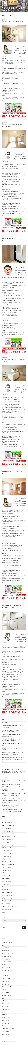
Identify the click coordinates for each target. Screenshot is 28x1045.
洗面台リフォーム (6, 892)
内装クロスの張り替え (7, 864)
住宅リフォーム (5, 859)
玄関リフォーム (5, 900)
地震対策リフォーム (6, 872)
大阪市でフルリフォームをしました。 (13, 21)
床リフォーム (5, 884)
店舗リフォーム (5, 886)
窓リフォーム (5, 903)
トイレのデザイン (6, 722)
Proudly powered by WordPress (9, 1041)
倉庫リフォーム (5, 861)
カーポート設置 (5, 828)
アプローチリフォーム (7, 819)
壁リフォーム (5, 875)
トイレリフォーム (6, 845)
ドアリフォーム (5, 847)
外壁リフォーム (5, 878)
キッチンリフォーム (6, 833)
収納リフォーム (5, 867)
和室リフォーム (5, 870)
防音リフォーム (5, 909)
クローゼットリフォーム (7, 836)
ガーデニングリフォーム (7, 831)
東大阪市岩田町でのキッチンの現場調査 (11, 798)
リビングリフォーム (6, 856)
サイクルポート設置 (6, 839)
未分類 (3, 889)
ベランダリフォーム (6, 853)
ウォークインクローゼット (8, 822)
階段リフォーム (5, 912)
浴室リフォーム (5, 898)
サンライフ (4, 842)
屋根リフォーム (5, 881)
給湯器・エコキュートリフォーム (9, 906)
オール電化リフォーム (7, 825)
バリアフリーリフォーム (7, 850)
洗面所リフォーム (6, 895)
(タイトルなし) (5, 763)
